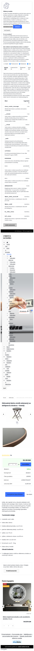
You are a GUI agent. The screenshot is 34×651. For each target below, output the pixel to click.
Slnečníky (12, 270)
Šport (8, 347)
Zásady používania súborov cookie (22, 637)
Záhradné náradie (12, 326)
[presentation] (3, 414)
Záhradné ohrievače (12, 338)
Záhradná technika (12, 291)
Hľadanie (23, 311)
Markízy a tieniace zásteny (11, 332)
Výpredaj (9, 361)
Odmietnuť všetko (8, 26)
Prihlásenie (19, 231)
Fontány (12, 268)
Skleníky (12, 313)
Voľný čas (7, 245)
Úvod (4, 397)
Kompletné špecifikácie (15, 494)
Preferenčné (14, 64)
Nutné (6, 64)
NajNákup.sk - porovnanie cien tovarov (17, 635)
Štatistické (23, 64)
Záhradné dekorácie (12, 265)
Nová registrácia (28, 231)
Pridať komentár (11, 571)
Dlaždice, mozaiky (12, 304)
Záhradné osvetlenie (12, 316)
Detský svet (7, 377)
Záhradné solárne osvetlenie (12, 280)
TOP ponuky (7, 369)
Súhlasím (17, 27)
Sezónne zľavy (8, 358)
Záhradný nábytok (12, 259)
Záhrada (9, 254)
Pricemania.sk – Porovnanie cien (11, 634)
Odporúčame (10, 349)
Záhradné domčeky (12, 294)
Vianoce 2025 (8, 373)
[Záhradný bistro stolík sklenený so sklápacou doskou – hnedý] (17, 414)
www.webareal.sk (23, 647)
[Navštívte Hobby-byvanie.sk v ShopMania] (17, 643)
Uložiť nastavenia (10, 225)
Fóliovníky (12, 262)
